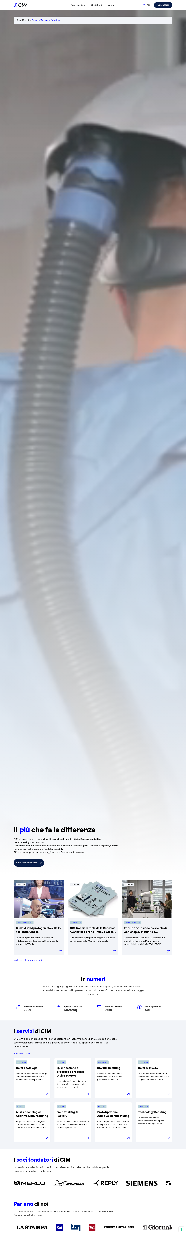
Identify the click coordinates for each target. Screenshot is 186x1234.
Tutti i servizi (20, 1053)
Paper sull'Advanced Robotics (45, 20)
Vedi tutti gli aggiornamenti (28, 960)
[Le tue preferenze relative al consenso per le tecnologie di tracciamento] (181, 1229)
